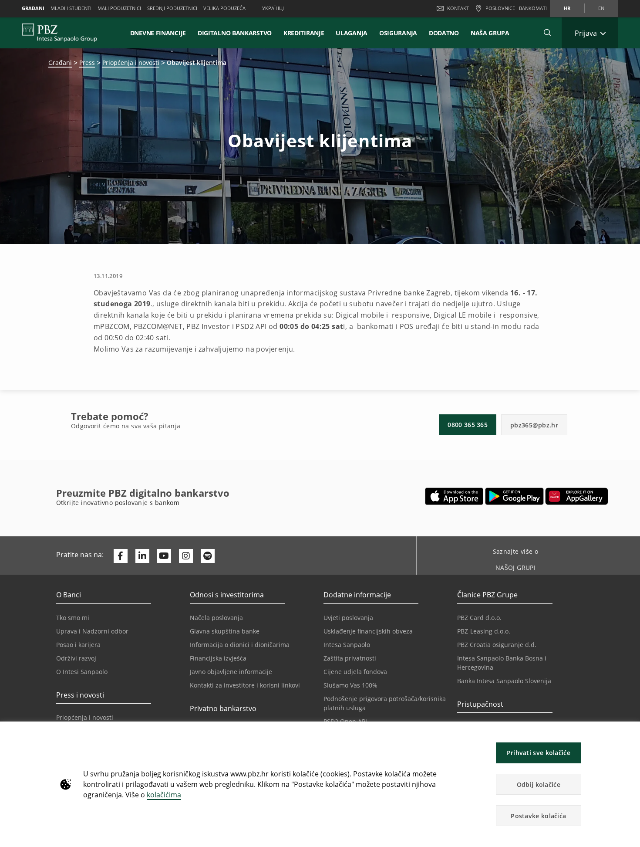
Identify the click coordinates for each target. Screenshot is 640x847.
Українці (273, 8)
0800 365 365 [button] (468, 424)
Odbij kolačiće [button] (538, 784)
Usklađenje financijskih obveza (368, 631)
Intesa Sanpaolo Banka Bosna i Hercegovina (501, 662)
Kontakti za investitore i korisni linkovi (245, 685)
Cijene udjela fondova (355, 671)
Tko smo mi (72, 617)
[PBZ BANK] (59, 32)
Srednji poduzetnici (172, 8)
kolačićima (164, 795)
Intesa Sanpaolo (346, 644)
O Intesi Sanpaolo (82, 671)
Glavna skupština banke (224, 631)
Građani (33, 8)
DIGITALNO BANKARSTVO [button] (235, 33)
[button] (629, 732)
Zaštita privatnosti (349, 658)
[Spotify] (208, 556)
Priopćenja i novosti (130, 62)
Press (87, 62)
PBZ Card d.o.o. (479, 617)
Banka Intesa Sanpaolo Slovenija (504, 681)
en (601, 8)
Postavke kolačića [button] (538, 816)
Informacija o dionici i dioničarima (240, 644)
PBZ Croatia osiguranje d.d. (496, 644)
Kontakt (458, 8)
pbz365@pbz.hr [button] (534, 425)
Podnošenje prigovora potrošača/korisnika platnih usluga (384, 703)
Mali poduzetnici (119, 8)
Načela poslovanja (216, 617)
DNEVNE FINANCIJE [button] (158, 33)
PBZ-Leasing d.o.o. (483, 631)
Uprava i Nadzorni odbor (92, 631)
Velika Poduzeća (224, 8)
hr (567, 8)
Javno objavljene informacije (231, 671)
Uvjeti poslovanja (348, 617)
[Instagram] (186, 556)
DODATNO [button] (444, 33)
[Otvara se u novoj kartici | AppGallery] (576, 496)
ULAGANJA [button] (351, 33)
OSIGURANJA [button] (398, 33)
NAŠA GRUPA (490, 33)
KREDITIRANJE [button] (303, 33)
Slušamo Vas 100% (350, 685)
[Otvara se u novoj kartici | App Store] (454, 496)
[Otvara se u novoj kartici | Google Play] (514, 496)
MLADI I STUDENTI (71, 8)
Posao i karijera (78, 644)
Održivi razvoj (76, 658)
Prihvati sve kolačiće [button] (538, 753)
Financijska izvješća (218, 658)
